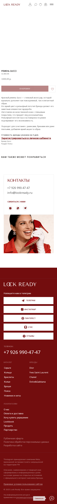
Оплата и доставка (13, 413)
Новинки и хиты (12, 395)
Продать (8, 425)
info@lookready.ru (19, 193)
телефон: (8, 346)
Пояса (7, 391)
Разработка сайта (13, 445)
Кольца (8, 372)
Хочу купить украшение (16, 417)
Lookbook (9, 421)
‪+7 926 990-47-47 (18, 188)
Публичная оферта (13, 438)
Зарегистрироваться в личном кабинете (26, 138)
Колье (7, 381)
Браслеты (9, 377)
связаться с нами (16, 201)
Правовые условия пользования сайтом (23, 484)
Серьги (7, 367)
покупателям (10, 403)
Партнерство (10, 429)
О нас (6, 409)
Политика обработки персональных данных (26, 441)
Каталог (8, 362)
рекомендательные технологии (30, 497)
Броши (7, 386)
